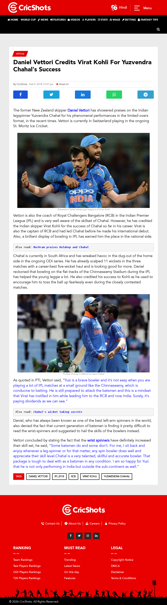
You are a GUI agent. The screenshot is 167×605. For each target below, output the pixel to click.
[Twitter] (79, 536)
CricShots (22, 84)
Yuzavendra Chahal (117, 476)
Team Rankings (22, 560)
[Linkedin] (96, 536)
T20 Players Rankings (26, 578)
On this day (71, 572)
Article (20, 53)
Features (69, 578)
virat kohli (90, 476)
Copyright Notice (122, 560)
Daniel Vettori (38, 476)
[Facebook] (70, 536)
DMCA (115, 566)
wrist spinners (98, 440)
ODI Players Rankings (27, 572)
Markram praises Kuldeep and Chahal (61, 247)
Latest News (72, 566)
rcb (73, 476)
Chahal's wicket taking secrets (57, 411)
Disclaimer (117, 572)
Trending (70, 560)
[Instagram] (88, 536)
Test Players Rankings (27, 566)
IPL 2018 (59, 476)
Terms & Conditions (123, 578)
